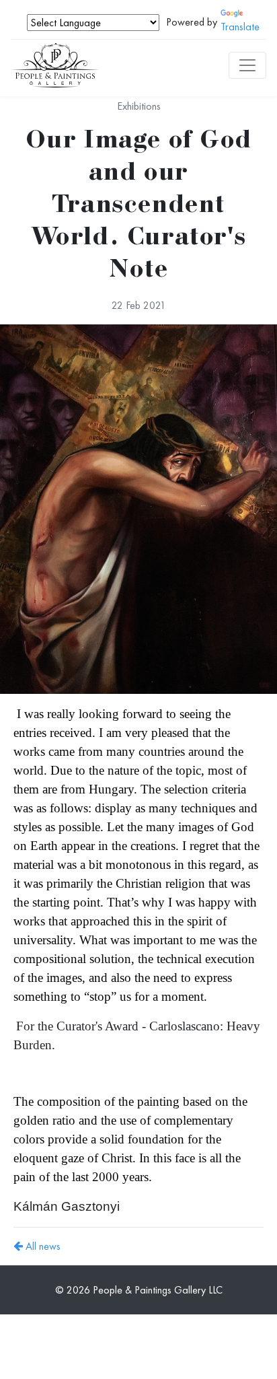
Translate (240, 27)
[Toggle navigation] (247, 65)
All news (42, 1246)
